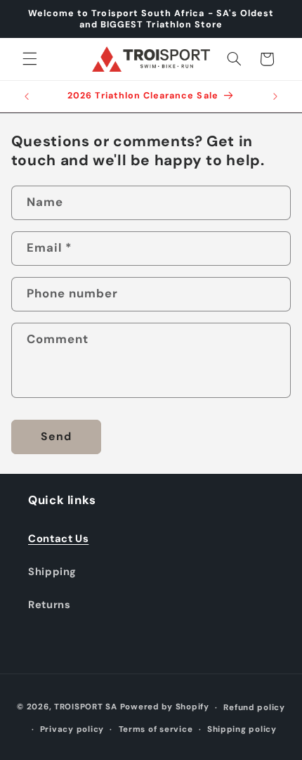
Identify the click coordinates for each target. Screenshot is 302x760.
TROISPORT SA (85, 707)
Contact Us (58, 539)
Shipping (52, 572)
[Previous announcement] (26, 96)
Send (56, 436)
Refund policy (254, 707)
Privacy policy (72, 729)
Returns (49, 605)
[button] (29, 59)
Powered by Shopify (164, 707)
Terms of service (156, 729)
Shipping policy (242, 729)
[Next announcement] (275, 96)
